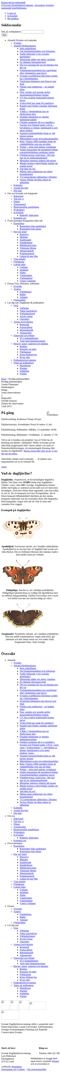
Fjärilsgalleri (20, 300)
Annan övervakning (23, 322)
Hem (3, 379)
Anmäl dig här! (21, 188)
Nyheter (17, 43)
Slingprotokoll (27, 250)
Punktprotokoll (27, 253)
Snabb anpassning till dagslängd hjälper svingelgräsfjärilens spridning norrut (39, 151)
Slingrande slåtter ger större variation (37, 59)
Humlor (23, 368)
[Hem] (30, 8)
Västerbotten (26, 275)
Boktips (23, 346)
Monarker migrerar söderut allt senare (38, 160)
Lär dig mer (25, 302)
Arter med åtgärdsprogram (32, 341)
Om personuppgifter (36, 1069)
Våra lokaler (20, 259)
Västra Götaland (28, 281)
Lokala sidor (20, 264)
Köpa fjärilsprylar (28, 354)
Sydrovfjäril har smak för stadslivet (37, 103)
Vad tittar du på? (28, 168)
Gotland (24, 267)
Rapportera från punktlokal (33, 226)
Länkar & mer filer (29, 256)
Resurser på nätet (28, 349)
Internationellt (26, 330)
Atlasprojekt (26, 332)
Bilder (23, 294)
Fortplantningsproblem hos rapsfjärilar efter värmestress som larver (38, 71)
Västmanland (26, 278)
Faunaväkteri (26, 327)
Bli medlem (13, 18)
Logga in (11, 13)
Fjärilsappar (25, 352)
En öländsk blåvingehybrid (33, 62)
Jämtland (24, 270)
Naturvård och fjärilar (24, 335)
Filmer (17, 201)
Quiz (16, 305)
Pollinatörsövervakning (25, 360)
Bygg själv (25, 357)
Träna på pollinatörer (24, 363)
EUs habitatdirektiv (29, 338)
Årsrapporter (20, 204)
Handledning (26, 242)
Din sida (18, 190)
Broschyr (24, 234)
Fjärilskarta (19, 261)
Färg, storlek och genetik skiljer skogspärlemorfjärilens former (35, 93)
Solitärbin (24, 371)
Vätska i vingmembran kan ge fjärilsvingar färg (34, 112)
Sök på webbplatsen (11, 31)
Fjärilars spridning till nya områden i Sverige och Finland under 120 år (39, 126)
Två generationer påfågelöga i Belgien (38, 177)
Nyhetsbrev (19, 209)
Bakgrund (18, 196)
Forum (23, 283)
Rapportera (19, 223)
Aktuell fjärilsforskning (25, 45)
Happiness (17, 1066)
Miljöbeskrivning (28, 245)
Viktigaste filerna (28, 248)
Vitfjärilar (24, 308)
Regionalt (24, 324)
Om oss (22, 193)
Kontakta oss (20, 218)
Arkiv (4, 467)
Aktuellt (22, 40)
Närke (23, 272)
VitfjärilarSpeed (27, 313)
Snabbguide (25, 240)
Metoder (24, 237)
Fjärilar (23, 373)
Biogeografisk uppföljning (26, 207)
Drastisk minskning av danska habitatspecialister (34, 118)
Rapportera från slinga (30, 229)
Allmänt (24, 297)
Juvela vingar (26, 316)
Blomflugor (25, 365)
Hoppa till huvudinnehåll (13, 2)
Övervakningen (25, 220)
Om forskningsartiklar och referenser (37, 51)
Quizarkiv (24, 319)
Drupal (55, 1061)
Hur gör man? (20, 231)
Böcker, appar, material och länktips (31, 343)
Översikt (18, 286)
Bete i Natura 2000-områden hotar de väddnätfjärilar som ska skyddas (38, 142)
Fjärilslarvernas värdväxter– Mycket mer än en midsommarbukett (37, 156)
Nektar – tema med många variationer (38, 147)
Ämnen (17, 289)
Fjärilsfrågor (26, 291)
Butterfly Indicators (29, 215)
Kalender (18, 185)
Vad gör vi (19, 199)
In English (12, 16)
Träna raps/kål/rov (28, 311)
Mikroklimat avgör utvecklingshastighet (39, 138)
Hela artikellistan (28, 48)
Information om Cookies (13, 1069)
